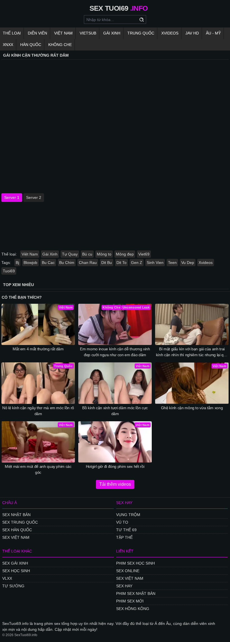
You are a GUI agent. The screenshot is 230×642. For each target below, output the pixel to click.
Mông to (104, 254)
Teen (172, 262)
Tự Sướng (13, 586)
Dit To (121, 262)
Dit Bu (106, 262)
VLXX (7, 578)
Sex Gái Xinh (15, 563)
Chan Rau (88, 262)
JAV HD (192, 33)
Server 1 (11, 197)
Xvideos (169, 33)
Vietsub (88, 33)
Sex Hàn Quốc (17, 530)
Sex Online (127, 571)
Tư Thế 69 (126, 530)
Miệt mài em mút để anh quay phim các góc (38, 469)
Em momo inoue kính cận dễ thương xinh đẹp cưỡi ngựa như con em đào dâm (115, 352)
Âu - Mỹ (213, 33)
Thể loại (12, 33)
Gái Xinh (111, 33)
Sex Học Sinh (16, 571)
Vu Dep (187, 262)
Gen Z (136, 262)
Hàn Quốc (30, 44)
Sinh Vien (155, 262)
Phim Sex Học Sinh (135, 563)
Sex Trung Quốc (20, 522)
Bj (17, 262)
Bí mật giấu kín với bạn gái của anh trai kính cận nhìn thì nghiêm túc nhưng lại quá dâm (192, 352)
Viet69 (144, 254)
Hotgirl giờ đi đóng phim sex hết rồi (115, 466)
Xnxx (8, 44)
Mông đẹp (125, 254)
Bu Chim (66, 262)
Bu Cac (48, 262)
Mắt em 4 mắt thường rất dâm (38, 349)
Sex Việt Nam (15, 537)
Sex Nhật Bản (16, 514)
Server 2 (33, 197)
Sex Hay (124, 586)
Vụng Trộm (128, 514)
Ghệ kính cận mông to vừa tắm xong (192, 408)
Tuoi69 (9, 271)
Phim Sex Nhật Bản (135, 593)
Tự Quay (70, 254)
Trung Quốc (140, 33)
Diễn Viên (37, 33)
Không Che (60, 44)
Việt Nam (63, 33)
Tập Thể (124, 537)
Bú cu (87, 254)
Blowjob (30, 262)
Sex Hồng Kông (132, 608)
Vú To (122, 522)
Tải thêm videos (115, 484)
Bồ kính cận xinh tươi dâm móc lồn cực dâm (115, 411)
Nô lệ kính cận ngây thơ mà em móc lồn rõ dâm (38, 411)
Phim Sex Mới (130, 601)
